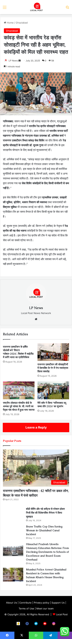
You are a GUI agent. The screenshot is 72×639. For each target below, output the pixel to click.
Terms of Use (26, 608)
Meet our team (45, 608)
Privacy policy (41, 602)
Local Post (62, 614)
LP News (13, 60)
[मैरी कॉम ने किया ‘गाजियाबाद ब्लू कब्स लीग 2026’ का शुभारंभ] (53, 390)
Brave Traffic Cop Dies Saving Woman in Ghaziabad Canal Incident (44, 530)
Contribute (25, 602)
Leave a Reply (36, 427)
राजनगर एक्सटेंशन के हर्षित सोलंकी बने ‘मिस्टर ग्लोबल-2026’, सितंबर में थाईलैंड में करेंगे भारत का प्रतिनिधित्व (18, 352)
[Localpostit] (36, 7)
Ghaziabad (22, 22)
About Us (11, 602)
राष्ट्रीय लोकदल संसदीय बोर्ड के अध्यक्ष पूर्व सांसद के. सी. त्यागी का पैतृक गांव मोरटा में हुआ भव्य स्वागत (19, 406)
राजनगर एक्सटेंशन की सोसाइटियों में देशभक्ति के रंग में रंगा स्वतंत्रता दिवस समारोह (52, 368)
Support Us (58, 602)
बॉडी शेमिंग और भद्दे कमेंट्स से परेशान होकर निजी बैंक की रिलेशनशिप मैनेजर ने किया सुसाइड (45, 512)
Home (10, 22)
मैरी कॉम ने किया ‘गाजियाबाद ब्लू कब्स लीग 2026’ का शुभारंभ (51, 404)
